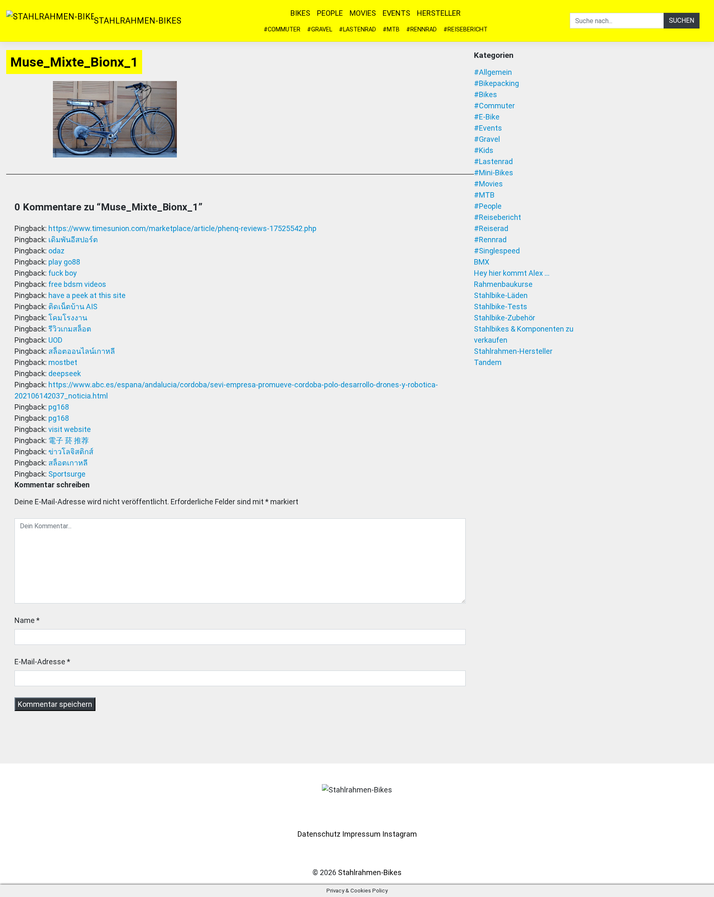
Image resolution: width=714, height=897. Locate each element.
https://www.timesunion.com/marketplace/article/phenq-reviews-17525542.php (182, 228)
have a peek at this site (87, 295)
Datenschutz (319, 834)
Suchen (681, 20)
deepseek (64, 373)
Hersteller (439, 13)
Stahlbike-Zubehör (504, 317)
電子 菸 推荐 (68, 440)
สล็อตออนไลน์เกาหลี (81, 351)
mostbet (62, 362)
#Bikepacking (496, 83)
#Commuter (282, 29)
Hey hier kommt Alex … (512, 273)
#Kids (483, 150)
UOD (55, 340)
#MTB (391, 29)
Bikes (300, 13)
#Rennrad (421, 29)
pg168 (58, 407)
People (330, 13)
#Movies (488, 183)
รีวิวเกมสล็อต (69, 328)
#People (488, 206)
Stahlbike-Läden (501, 295)
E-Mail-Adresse (39, 661)
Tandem (488, 362)
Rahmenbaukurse (503, 284)
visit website (69, 429)
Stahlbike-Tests (500, 306)
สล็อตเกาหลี (68, 462)
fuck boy (62, 273)
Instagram (399, 834)
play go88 (64, 262)
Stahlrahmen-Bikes (137, 21)
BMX (481, 262)
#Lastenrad (357, 29)
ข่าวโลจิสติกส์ (70, 451)
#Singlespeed (497, 250)
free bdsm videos (77, 284)
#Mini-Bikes (493, 172)
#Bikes (485, 94)
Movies (363, 13)
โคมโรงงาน (67, 317)
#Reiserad (491, 228)
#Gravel (319, 29)
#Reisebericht (465, 29)
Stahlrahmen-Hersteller (513, 351)
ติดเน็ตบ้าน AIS (73, 306)
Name (24, 620)
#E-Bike (487, 116)
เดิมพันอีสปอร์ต (73, 239)
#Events (488, 128)
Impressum (361, 834)
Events (396, 13)
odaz (56, 250)
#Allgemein (493, 72)
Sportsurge (67, 474)
